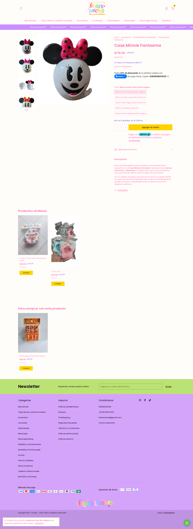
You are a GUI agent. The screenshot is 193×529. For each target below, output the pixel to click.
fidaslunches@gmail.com (110, 417)
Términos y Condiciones (68, 428)
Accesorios (82, 20)
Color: (132, 87)
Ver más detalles (124, 66)
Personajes (129, 20)
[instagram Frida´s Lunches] (140, 400)
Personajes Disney (148, 20)
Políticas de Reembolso (68, 407)
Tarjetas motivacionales (28, 471)
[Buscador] (21, 8)
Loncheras (97, 20)
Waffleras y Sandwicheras (29, 444)
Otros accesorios (25, 466)
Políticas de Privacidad (68, 433)
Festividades (113, 20)
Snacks (21, 455)
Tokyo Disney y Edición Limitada (56, 20)
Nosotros (62, 412)
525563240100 (105, 407)
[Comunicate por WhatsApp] (187, 523)
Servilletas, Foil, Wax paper (29, 450)
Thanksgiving (64, 417)
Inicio (116, 37)
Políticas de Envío (65, 439)
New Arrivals (30, 20)
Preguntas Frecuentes (67, 423)
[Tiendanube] (166, 513)
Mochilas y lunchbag (27, 476)
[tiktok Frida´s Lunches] (150, 400)
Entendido (39, 523)
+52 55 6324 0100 (106, 412)
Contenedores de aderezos (144, 37)
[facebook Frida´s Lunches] (145, 400)
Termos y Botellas (25, 460)
